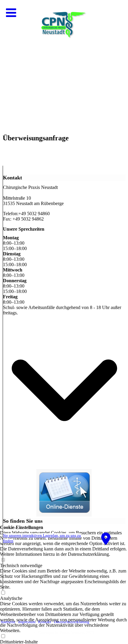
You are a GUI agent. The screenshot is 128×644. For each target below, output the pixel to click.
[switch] (3, 636)
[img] (64, 59)
